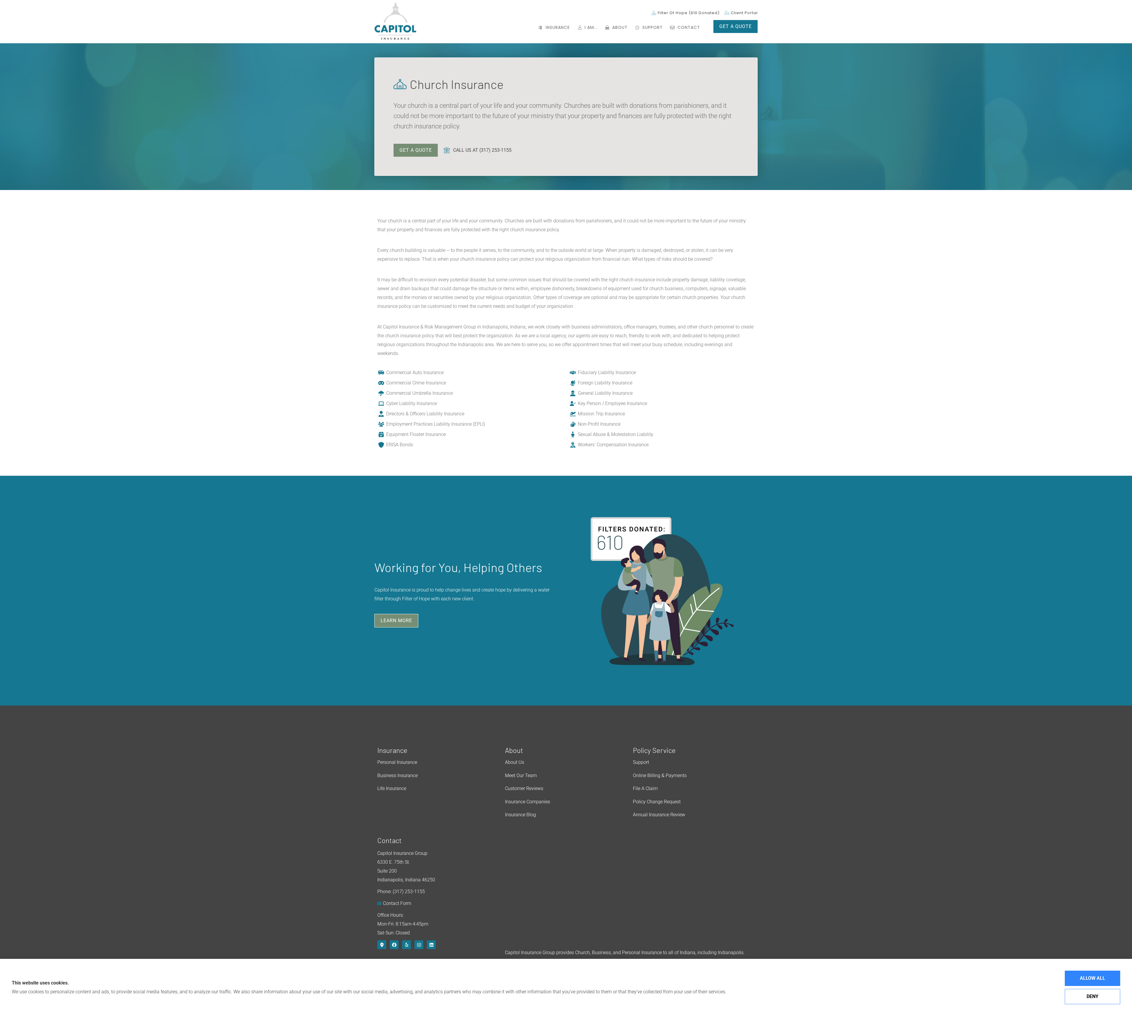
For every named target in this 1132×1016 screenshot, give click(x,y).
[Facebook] (394, 944)
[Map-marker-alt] (381, 944)
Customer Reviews (524, 788)
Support (641, 762)
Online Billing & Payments (660, 775)
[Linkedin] (431, 944)
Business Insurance (397, 775)
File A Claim (645, 788)
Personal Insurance (397, 762)
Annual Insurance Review (659, 814)
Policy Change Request (657, 801)
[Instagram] (418, 944)
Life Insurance (391, 788)
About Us (514, 762)
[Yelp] (406, 944)
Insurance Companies (527, 801)
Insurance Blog (520, 814)
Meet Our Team (521, 775)
